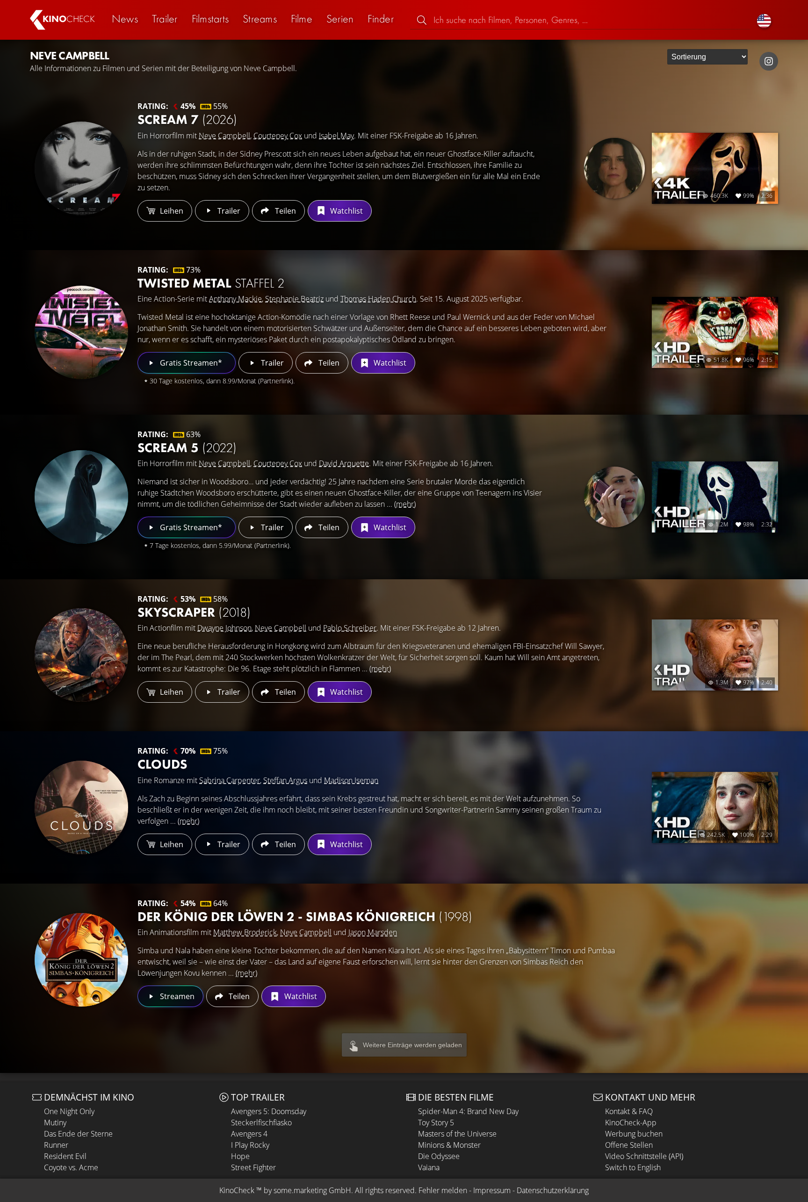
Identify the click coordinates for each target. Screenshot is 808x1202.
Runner (56, 1145)
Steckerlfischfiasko (261, 1122)
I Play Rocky (250, 1145)
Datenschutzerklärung (553, 1190)
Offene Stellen (629, 1145)
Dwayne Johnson (224, 628)
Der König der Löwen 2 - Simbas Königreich (304, 916)
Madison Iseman (351, 780)
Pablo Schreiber (349, 628)
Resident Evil (65, 1156)
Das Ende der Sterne (78, 1133)
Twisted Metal (210, 283)
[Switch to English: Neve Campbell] (764, 20)
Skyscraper (194, 612)
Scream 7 (187, 119)
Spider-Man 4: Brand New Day (468, 1111)
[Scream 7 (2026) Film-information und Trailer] (81, 168)
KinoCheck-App (630, 1122)
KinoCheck (236, 1190)
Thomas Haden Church (378, 299)
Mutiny (55, 1122)
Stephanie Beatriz (294, 299)
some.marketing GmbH (312, 1190)
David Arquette (344, 463)
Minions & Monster (449, 1145)
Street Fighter (253, 1167)
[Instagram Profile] (768, 61)
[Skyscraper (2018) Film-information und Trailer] (81, 655)
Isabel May (336, 135)
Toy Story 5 (436, 1122)
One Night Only (69, 1111)
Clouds (162, 764)
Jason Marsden (372, 932)
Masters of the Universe (457, 1133)
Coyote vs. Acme (71, 1167)
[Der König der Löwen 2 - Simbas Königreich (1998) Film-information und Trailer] (81, 960)
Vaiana (429, 1167)
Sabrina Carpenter (229, 780)
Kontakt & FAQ (629, 1111)
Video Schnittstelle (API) (644, 1156)
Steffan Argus (285, 780)
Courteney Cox (277, 135)
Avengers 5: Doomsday (268, 1111)
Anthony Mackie (235, 299)
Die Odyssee (439, 1156)
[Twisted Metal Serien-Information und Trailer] (81, 332)
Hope (240, 1156)
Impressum (492, 1190)
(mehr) (405, 504)
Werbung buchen (634, 1133)
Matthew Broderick (245, 932)
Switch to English (633, 1167)
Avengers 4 (249, 1133)
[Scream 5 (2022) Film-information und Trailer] (81, 497)
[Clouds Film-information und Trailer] (81, 807)
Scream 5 (187, 447)
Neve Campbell (224, 135)
